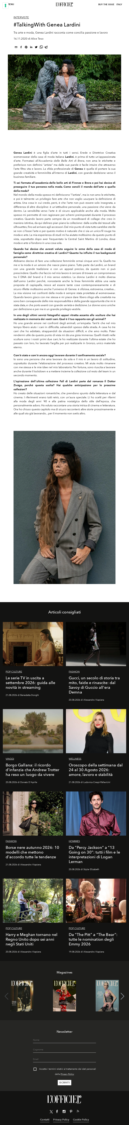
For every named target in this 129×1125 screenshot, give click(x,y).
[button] (122, 996)
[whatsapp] (41, 48)
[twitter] (36, 48)
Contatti (44, 1119)
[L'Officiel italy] (64, 4)
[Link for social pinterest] (71, 1112)
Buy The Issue (106, 4)
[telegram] (46, 48)
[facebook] (21, 48)
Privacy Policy (67, 1074)
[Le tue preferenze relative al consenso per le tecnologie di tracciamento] (5, 6)
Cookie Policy (81, 1119)
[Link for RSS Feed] (77, 1111)
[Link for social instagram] (64, 1112)
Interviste (21, 17)
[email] (16, 48)
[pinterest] (26, 48)
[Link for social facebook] (57, 1112)
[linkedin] (31, 48)
